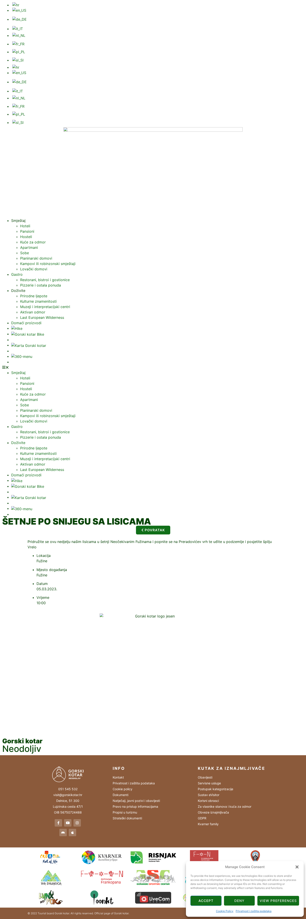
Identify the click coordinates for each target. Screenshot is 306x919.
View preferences (278, 901)
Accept (205, 901)
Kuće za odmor (33, 242)
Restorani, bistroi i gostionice (45, 280)
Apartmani (29, 247)
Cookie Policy (224, 911)
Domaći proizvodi (26, 323)
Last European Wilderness (42, 317)
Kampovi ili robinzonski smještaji (47, 263)
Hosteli (26, 236)
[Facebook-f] (58, 823)
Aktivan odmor (32, 312)
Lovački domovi (33, 269)
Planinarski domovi (36, 258)
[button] (297, 867)
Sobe (24, 253)
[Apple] (72, 832)
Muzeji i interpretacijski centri (45, 306)
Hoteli (25, 226)
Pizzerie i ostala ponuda (40, 285)
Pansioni (27, 231)
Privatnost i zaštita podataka (254, 911)
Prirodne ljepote (33, 296)
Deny (239, 901)
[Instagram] (77, 823)
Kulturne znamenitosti (38, 301)
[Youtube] (67, 823)
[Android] (63, 832)
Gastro (17, 274)
